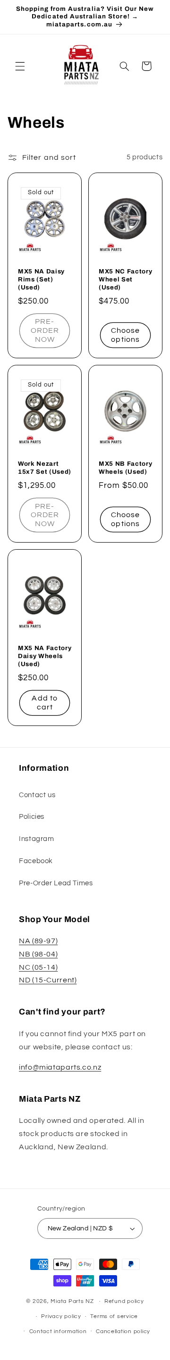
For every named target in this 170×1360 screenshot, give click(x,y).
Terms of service (114, 1316)
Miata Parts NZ (72, 1301)
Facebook (36, 861)
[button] (20, 66)
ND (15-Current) (47, 980)
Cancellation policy (123, 1331)
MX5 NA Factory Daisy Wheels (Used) (44, 656)
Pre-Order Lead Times (56, 883)
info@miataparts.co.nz (60, 1067)
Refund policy (124, 1301)
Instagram (36, 838)
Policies (31, 816)
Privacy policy (61, 1316)
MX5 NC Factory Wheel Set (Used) (125, 279)
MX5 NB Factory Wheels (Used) (125, 467)
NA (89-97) (38, 941)
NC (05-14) (38, 967)
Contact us (37, 795)
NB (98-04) (38, 954)
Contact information (58, 1331)
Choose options (125, 335)
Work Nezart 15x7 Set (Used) (44, 467)
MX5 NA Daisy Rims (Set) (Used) (41, 279)
